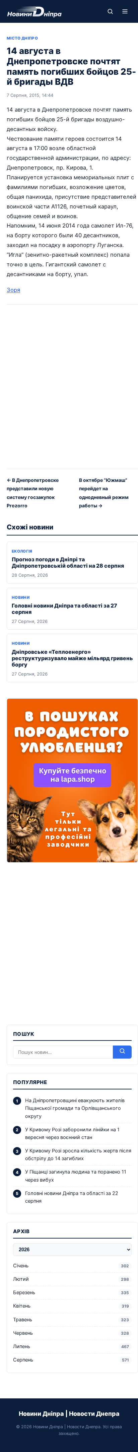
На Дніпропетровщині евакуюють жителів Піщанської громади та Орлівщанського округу (75, 1108)
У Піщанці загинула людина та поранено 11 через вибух (75, 1176)
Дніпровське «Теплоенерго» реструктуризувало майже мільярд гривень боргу (72, 658)
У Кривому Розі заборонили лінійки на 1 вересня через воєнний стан (72, 1133)
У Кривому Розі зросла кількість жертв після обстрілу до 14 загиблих (78, 1154)
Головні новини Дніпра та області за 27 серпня (64, 608)
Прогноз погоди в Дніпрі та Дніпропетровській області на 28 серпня (68, 562)
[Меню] (125, 11)
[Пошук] (110, 11)
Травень (71, 1320)
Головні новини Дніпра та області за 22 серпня (71, 1197)
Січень (71, 1266)
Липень (71, 1346)
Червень (71, 1333)
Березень (71, 1292)
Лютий (71, 1279)
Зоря (13, 290)
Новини (20, 597)
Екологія (22, 551)
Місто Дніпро (22, 38)
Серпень (71, 1360)
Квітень (71, 1306)
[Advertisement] (69, 389)
